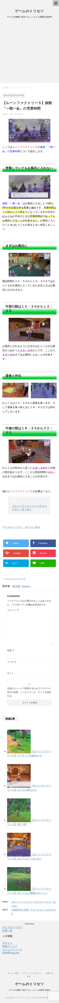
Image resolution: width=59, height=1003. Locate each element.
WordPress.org (10, 952)
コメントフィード (12, 949)
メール (12, 661)
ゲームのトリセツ (29, 11)
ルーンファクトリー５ (15, 579)
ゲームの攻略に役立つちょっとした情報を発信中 (29, 990)
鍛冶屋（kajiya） (22, 586)
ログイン (7, 943)
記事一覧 (7, 930)
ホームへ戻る (13, 973)
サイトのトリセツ (12, 927)
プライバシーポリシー (32, 973)
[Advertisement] (29, 51)
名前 (10, 650)
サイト (10, 673)
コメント (13, 610)
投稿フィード (9, 946)
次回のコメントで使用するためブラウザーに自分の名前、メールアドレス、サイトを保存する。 (29, 692)
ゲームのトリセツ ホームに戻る (21, 527)
